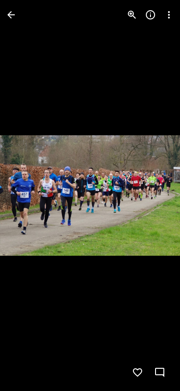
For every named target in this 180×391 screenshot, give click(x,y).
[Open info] (150, 15)
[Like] (137, 372)
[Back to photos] (11, 15)
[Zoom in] (132, 15)
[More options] (169, 15)
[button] (154, 195)
